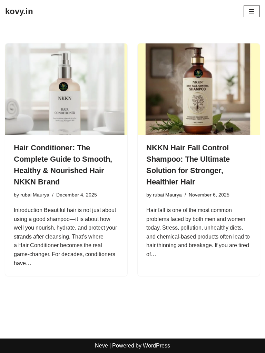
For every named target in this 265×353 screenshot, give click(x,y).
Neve (101, 346)
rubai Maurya (34, 195)
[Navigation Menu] (252, 11)
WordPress (156, 346)
